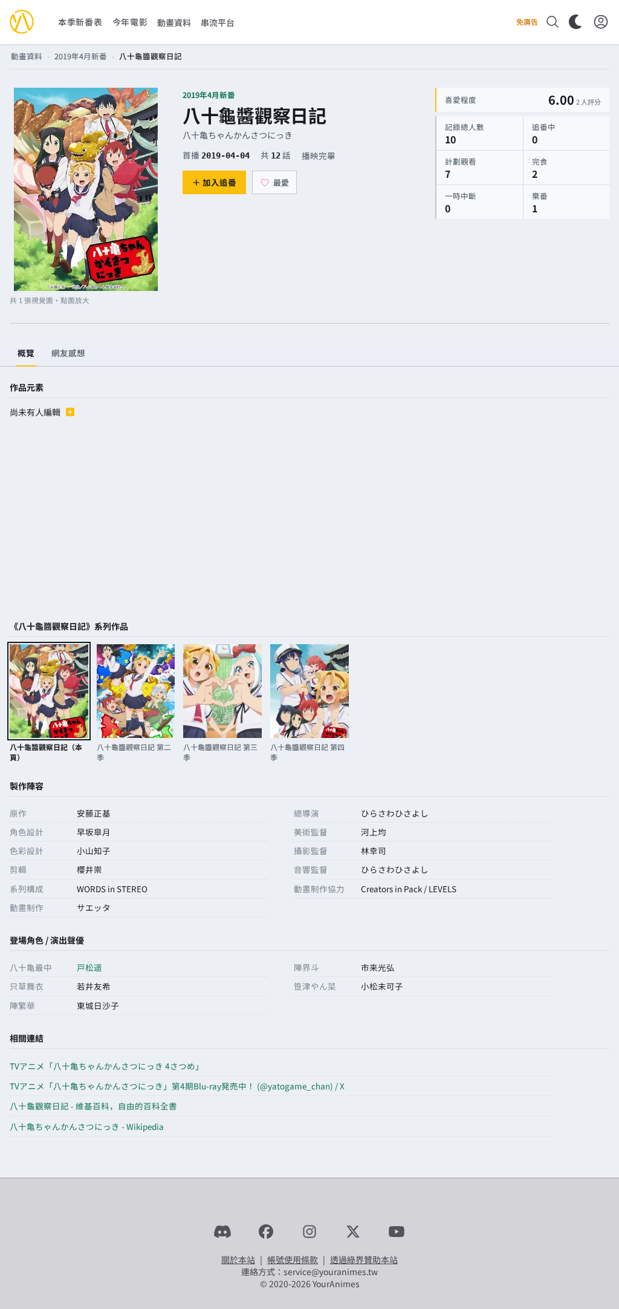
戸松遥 (89, 967)
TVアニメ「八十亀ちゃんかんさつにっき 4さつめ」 (107, 1066)
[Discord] (222, 1231)
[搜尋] (552, 22)
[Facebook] (265, 1231)
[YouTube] (396, 1231)
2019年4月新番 (80, 56)
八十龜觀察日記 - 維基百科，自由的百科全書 (93, 1106)
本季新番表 (80, 22)
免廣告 (527, 22)
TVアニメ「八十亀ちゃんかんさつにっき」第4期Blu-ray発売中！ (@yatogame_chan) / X (177, 1086)
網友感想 (68, 353)
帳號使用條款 (292, 1259)
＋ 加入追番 (214, 182)
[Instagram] (309, 1231)
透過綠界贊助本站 (364, 1259)
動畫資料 (26, 56)
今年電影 (130, 22)
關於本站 (238, 1259)
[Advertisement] (309, 521)
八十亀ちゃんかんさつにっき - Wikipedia (87, 1126)
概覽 (26, 353)
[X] (353, 1231)
